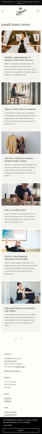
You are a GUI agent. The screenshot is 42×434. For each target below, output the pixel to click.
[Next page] (26, 338)
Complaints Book (10, 415)
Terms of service (10, 412)
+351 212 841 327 (10, 361)
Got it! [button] (21, 430)
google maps (20, 367)
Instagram (8, 398)
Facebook (7, 401)
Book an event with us (12, 371)
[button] (2, 11)
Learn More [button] (7, 425)
